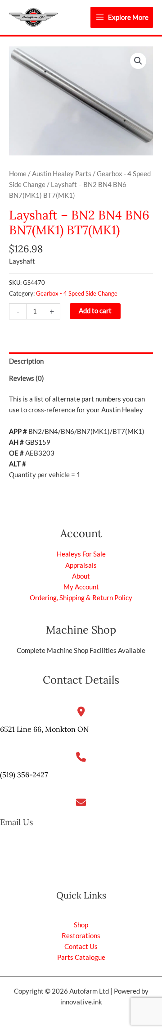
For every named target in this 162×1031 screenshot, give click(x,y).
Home (18, 174)
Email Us (16, 822)
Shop (81, 925)
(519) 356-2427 (24, 774)
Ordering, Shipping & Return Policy (81, 598)
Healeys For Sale (81, 554)
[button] (138, 61)
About (81, 576)
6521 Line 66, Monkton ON (44, 729)
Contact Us (81, 946)
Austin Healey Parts (61, 174)
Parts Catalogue (81, 957)
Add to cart (95, 311)
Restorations (81, 936)
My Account (81, 587)
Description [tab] (26, 361)
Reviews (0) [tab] (26, 378)
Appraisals (81, 565)
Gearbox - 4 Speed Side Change (76, 293)
